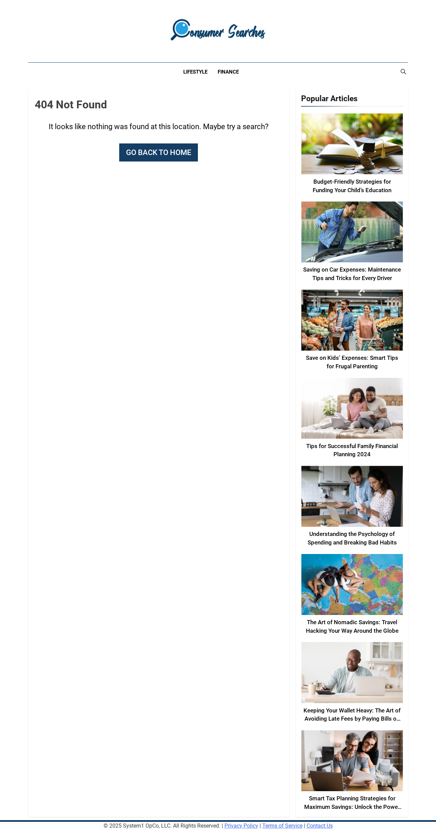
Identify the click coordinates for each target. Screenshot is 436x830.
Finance (228, 72)
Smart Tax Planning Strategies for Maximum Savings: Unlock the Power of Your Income (352, 807)
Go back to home (158, 152)
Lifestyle (195, 72)
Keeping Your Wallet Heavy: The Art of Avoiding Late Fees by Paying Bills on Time (352, 719)
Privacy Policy (241, 826)
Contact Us (320, 826)
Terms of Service (282, 826)
